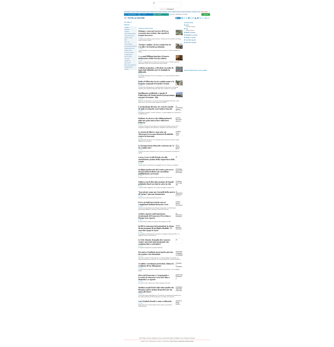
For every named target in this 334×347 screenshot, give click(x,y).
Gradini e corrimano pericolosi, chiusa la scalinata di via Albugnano (156, 264)
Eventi (155, 11)
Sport (199, 11)
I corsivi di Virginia (128, 44)
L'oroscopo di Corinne (129, 35)
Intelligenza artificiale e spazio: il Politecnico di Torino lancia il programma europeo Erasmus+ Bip (156, 95)
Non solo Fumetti (128, 56)
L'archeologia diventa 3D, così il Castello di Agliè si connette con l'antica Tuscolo (155, 107)
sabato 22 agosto (191, 37)
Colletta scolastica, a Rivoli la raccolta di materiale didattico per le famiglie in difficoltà (155, 70)
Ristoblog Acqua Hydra (129, 48)
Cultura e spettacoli (162, 11)
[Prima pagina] (125, 18)
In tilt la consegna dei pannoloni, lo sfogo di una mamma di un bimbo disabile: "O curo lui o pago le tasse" (156, 228)
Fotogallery (126, 27)
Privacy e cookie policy (179, 341)
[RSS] (193, 18)
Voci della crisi (127, 60)
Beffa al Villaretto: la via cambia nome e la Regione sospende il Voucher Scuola (156, 82)
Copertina (126, 69)
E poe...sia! (126, 41)
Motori (125, 39)
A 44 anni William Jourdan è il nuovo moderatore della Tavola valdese (153, 57)
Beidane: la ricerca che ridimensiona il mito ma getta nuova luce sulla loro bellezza (155, 120)
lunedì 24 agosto (190, 32)
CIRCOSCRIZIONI (132, 14)
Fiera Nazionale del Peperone (130, 46)
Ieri (187, 29)
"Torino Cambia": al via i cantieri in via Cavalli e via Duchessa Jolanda (154, 45)
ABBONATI (205, 14)
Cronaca (133, 11)
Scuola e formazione (186, 11)
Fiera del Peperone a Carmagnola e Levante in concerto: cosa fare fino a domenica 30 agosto (154, 277)
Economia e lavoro (144, 11)
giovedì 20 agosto (191, 42)
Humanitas (126, 31)
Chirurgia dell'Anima (128, 67)
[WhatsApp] (191, 18)
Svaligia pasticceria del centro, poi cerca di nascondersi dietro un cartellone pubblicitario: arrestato (155, 171)
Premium (192, 338)
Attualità (152, 11)
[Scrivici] (198, 18)
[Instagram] (184, 18)
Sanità (169, 11)
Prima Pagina (127, 11)
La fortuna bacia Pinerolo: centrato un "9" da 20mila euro (156, 146)
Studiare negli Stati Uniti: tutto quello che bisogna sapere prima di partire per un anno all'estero (156, 289)
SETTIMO (185, 14)
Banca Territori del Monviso (130, 64)
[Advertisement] (197, 57)
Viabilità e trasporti (176, 11)
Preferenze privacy (189, 341)
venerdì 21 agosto (191, 40)
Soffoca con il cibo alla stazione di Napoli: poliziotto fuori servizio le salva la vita (156, 183)
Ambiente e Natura (128, 37)
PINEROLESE (178, 14)
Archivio (203, 18)
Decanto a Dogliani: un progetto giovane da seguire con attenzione (155, 253)
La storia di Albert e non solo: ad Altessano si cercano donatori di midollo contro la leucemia (155, 134)
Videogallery (127, 29)
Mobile (208, 18)
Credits (171, 341)
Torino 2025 (126, 58)
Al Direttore (194, 11)
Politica (138, 11)
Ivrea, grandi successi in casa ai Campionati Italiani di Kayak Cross (153, 203)
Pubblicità (176, 338)
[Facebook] (182, 18)
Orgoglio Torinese (128, 50)
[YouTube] (189, 18)
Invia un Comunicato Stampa (166, 338)
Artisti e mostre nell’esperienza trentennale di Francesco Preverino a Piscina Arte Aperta (154, 216)
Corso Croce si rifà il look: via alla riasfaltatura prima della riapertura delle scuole (156, 159)
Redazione (155, 338)
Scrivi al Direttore (185, 338)
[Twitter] (186, 18)
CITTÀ (144, 14)
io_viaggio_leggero (128, 54)
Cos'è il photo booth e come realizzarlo (155, 301)
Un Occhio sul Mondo (129, 52)
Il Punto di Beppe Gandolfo (130, 33)
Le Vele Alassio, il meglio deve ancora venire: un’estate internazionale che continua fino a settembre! (154, 242)
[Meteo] (196, 18)
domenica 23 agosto (191, 35)
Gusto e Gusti (127, 62)
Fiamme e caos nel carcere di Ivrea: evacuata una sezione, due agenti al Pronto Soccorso (153, 33)
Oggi (187, 25)
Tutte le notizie (204, 11)
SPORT (159, 14)
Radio (178, 18)
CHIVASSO (172, 14)
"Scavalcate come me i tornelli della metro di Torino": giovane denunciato (156, 193)
